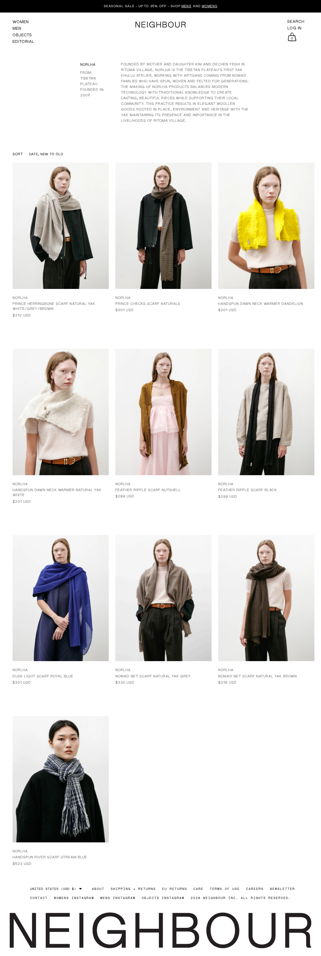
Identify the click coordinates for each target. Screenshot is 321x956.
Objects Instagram (163, 898)
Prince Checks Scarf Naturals (147, 303)
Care (198, 889)
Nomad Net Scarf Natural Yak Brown (257, 676)
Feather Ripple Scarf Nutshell (148, 490)
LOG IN (294, 28)
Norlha (20, 298)
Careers (255, 889)
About (98, 889)
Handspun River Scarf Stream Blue (50, 857)
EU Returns (174, 889)
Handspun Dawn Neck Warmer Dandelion (260, 303)
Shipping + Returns (133, 889)
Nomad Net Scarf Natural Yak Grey (153, 676)
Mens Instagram (117, 898)
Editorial (23, 41)
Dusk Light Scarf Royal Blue (43, 676)
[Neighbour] (160, 25)
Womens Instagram (74, 898)
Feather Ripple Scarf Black (247, 490)
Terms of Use (225, 889)
